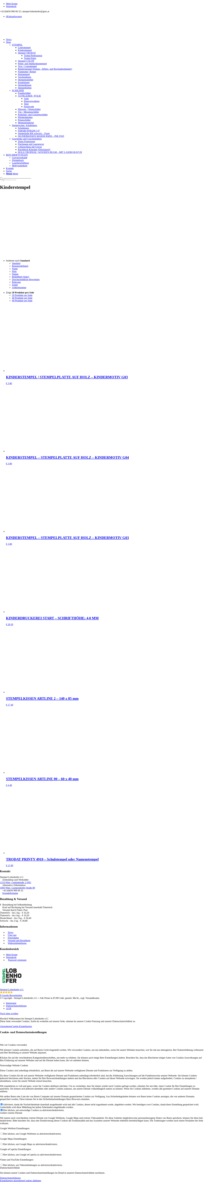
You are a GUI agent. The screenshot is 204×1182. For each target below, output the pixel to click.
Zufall (15, 285)
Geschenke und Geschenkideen (27, 139)
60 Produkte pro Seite (22, 300)
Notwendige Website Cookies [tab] (14, 1065)
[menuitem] (105, 3)
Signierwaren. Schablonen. (24, 125)
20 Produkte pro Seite (22, 295)
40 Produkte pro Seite (22, 298)
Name (15, 268)
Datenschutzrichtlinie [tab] (10, 1167)
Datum (15, 274)
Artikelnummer (19, 287)
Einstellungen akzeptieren (12, 1180)
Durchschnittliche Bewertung (26, 279)
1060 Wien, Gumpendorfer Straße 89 (17, 888)
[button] (102, 980)
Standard (16, 263)
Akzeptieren (5, 1026)
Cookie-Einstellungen (21, 1026)
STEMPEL (17, 45)
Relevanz (16, 282)
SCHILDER (18, 90)
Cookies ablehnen (32, 1180)
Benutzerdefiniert (20, 266)
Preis (14, 271)
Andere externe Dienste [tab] (11, 1113)
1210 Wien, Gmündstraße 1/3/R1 (15, 882)
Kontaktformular (10, 893)
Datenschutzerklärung (10, 1178)
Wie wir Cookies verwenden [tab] (13, 1045)
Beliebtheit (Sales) (20, 276)
